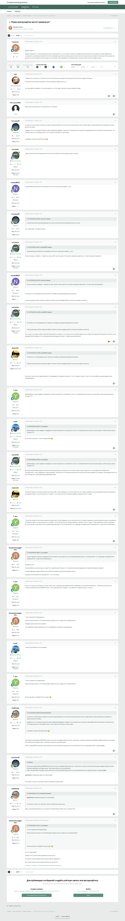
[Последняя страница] (22, 35)
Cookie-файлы (65, 916)
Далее (18, 35)
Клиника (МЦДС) (13, 7)
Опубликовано (33, 41)
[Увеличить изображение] (47, 139)
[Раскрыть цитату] (27, 219)
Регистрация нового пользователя (36, 895)
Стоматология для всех (17, 2)
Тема (57, 916)
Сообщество (25, 7)
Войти (88, 895)
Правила (17, 11)
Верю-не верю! (29, 29)
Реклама (36, 7)
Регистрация (112, 2)
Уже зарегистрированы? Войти (96, 2)
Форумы (9, 11)
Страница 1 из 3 (29, 35)
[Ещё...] (115, 42)
